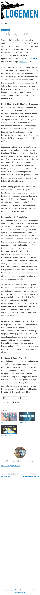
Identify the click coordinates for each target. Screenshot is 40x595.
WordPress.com (20, 592)
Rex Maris (4, 422)
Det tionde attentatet (31, 475)
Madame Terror (31, 58)
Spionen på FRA (23, 422)
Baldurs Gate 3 (9, 475)
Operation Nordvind (7, 435)
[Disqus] (20, 504)
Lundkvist (5, 30)
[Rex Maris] (9, 416)
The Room (23, 61)
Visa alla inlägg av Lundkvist (10, 466)
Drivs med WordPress (11, 590)
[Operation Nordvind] (9, 429)
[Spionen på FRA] (27, 416)
